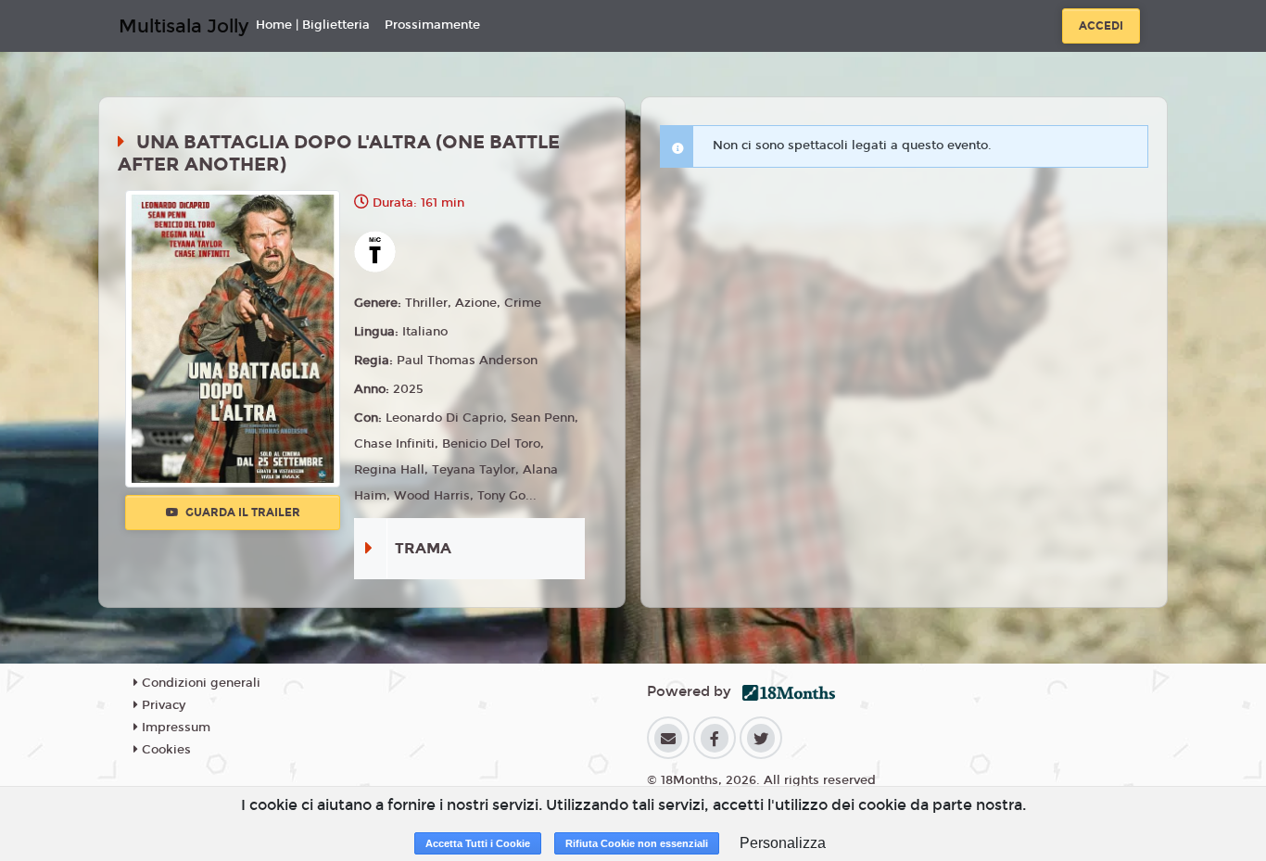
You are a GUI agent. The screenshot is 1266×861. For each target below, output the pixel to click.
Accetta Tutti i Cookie (477, 843)
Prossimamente (432, 25)
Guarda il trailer (241, 512)
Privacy (161, 705)
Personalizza (783, 843)
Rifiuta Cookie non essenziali (636, 843)
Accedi (1101, 25)
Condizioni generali (199, 683)
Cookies (164, 749)
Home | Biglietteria (313, 25)
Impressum (174, 727)
